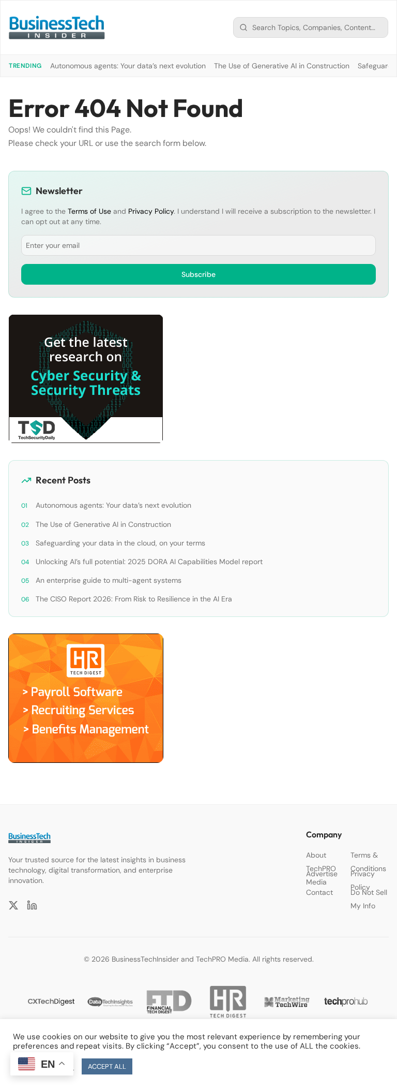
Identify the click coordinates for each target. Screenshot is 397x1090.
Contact (319, 892)
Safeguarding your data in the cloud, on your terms (120, 543)
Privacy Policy (151, 211)
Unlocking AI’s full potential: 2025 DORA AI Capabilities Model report (149, 561)
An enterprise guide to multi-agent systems (108, 580)
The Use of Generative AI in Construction (281, 65)
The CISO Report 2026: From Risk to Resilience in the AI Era (134, 598)
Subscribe (198, 274)
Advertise (322, 873)
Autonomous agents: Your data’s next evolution (128, 65)
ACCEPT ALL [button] (107, 1066)
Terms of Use (89, 211)
